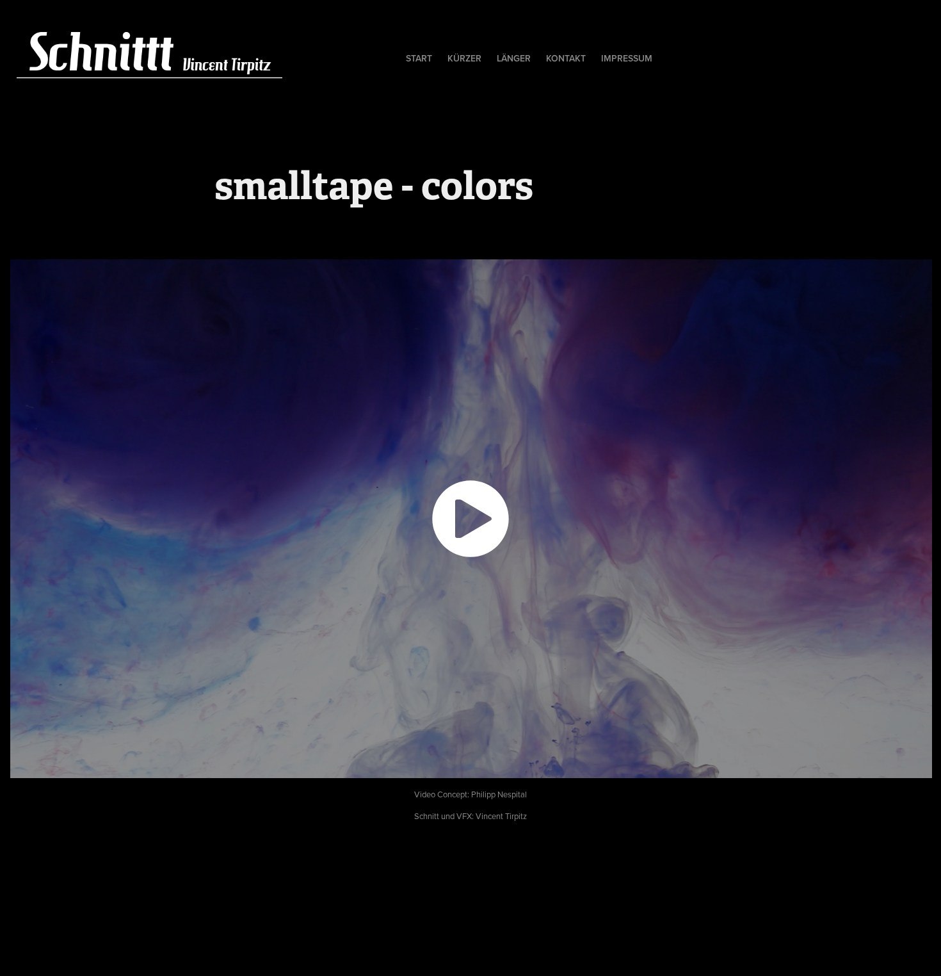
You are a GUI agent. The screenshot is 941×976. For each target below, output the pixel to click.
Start (419, 58)
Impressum (626, 58)
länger (514, 58)
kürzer (464, 58)
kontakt (566, 58)
